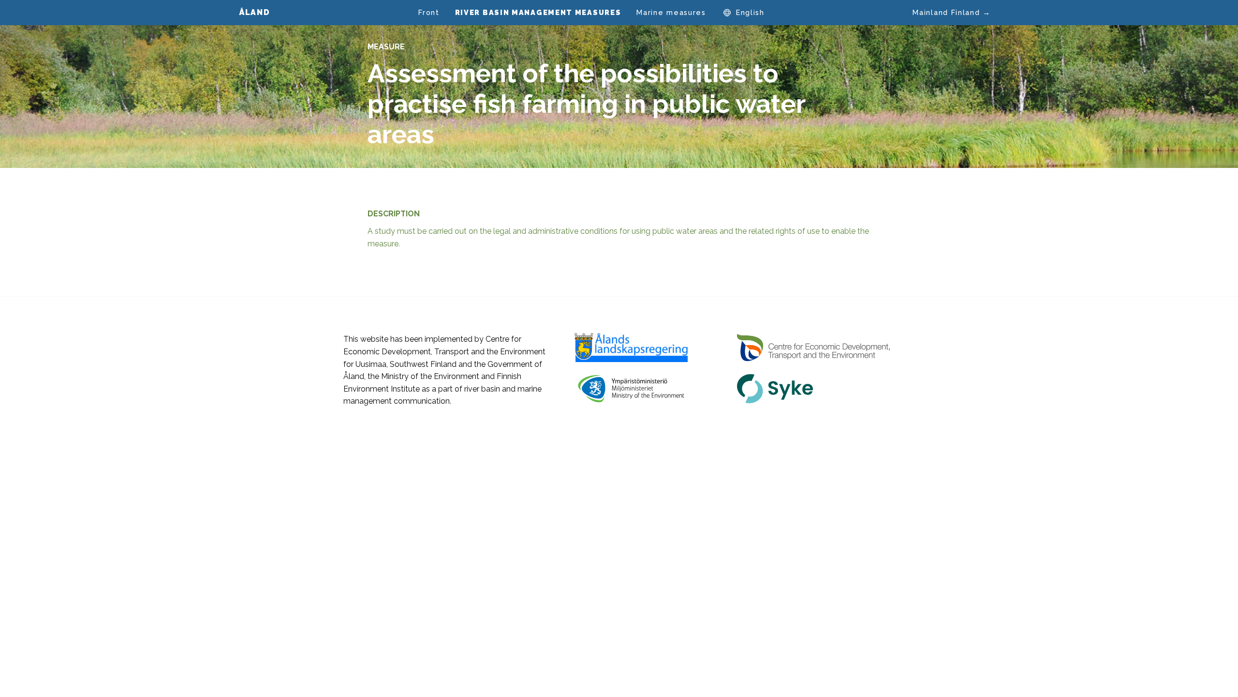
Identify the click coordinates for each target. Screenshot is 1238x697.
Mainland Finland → (952, 12)
